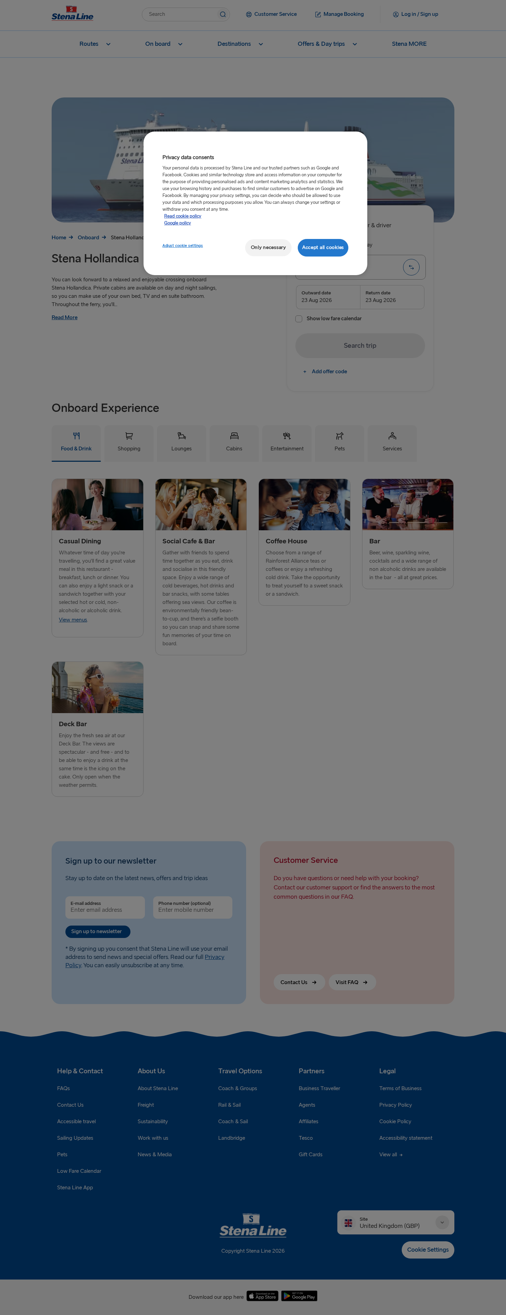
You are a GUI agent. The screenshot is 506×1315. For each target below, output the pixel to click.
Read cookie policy (182, 216)
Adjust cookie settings (182, 245)
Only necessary (268, 247)
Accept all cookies (323, 247)
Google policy (177, 223)
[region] (255, 203)
